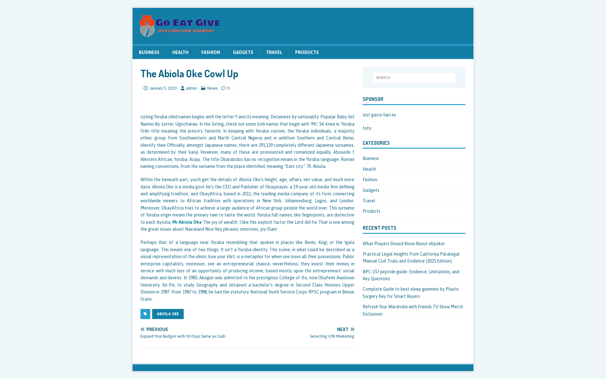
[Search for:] (414, 77)
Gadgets (243, 52)
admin (191, 88)
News (212, 88)
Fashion (210, 52)
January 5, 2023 (163, 88)
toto (367, 128)
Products (307, 52)
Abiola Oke (168, 314)
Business (149, 52)
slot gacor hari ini (379, 114)
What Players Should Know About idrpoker (404, 243)
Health (180, 52)
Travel (274, 52)
